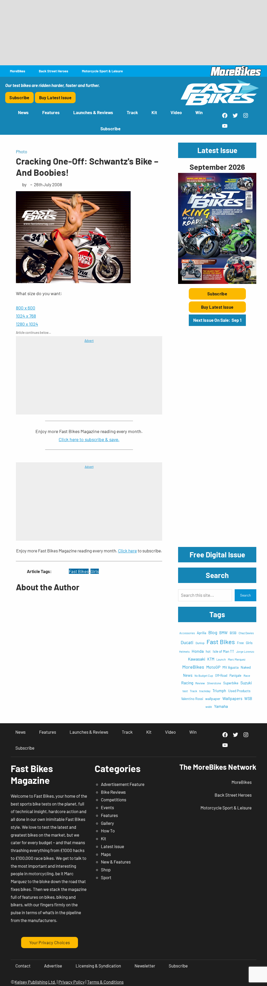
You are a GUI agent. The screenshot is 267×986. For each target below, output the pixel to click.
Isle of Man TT (223, 651)
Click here (127, 550)
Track (193, 691)
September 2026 (217, 166)
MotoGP (213, 666)
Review (200, 683)
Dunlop (200, 643)
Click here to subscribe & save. (89, 439)
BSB (233, 633)
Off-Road (221, 675)
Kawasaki (196, 658)
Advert (89, 340)
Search (245, 595)
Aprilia (201, 633)
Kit (103, 838)
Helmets (184, 651)
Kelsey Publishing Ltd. (35, 981)
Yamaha (221, 706)
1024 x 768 (26, 316)
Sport (106, 877)
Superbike (230, 683)
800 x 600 (25, 308)
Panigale (235, 675)
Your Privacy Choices (49, 942)
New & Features (116, 861)
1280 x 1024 (27, 324)
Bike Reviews (113, 792)
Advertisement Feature (122, 784)
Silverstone (214, 683)
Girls (94, 571)
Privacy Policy (71, 981)
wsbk (208, 706)
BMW (223, 633)
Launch (221, 659)
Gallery (107, 823)
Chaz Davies (246, 633)
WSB (248, 698)
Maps (106, 854)
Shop (106, 869)
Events (107, 807)
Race (247, 675)
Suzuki (246, 682)
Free (240, 643)
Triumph (219, 691)
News (187, 675)
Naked (246, 667)
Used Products (239, 691)
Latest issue (112, 846)
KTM (210, 659)
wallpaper (212, 698)
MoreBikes (193, 667)
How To (108, 830)
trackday (204, 691)
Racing (187, 682)
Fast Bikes (79, 571)
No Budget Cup (204, 675)
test (185, 691)
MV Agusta (230, 667)
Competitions (113, 799)
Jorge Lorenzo (245, 651)
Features (109, 815)
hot (208, 651)
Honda (198, 651)
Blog (212, 632)
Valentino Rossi (192, 699)
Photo (21, 151)
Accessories (187, 633)
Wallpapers (232, 698)
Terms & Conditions (105, 981)
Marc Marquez (236, 659)
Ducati (187, 642)
